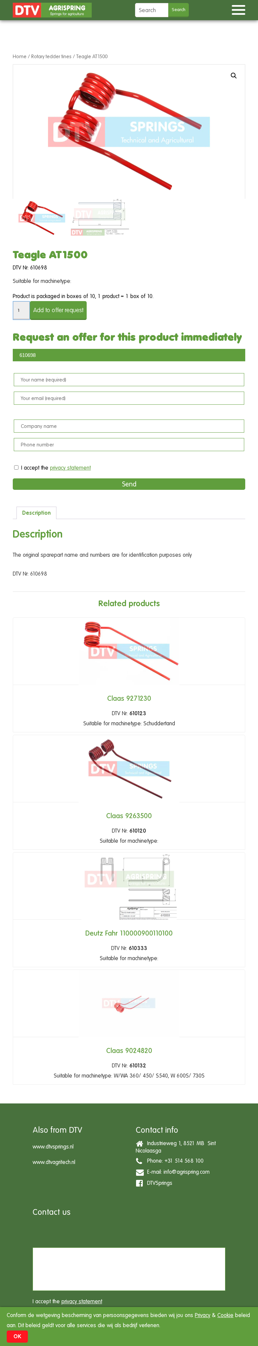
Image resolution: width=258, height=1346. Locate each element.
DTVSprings (158, 1182)
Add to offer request (58, 310)
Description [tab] (36, 513)
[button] (234, 76)
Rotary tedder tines (51, 56)
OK (17, 1336)
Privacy (202, 1315)
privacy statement (70, 468)
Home (20, 56)
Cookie (225, 1315)
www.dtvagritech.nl (54, 1162)
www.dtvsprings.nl (53, 1146)
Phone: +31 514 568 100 (174, 1160)
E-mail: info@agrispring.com (177, 1171)
